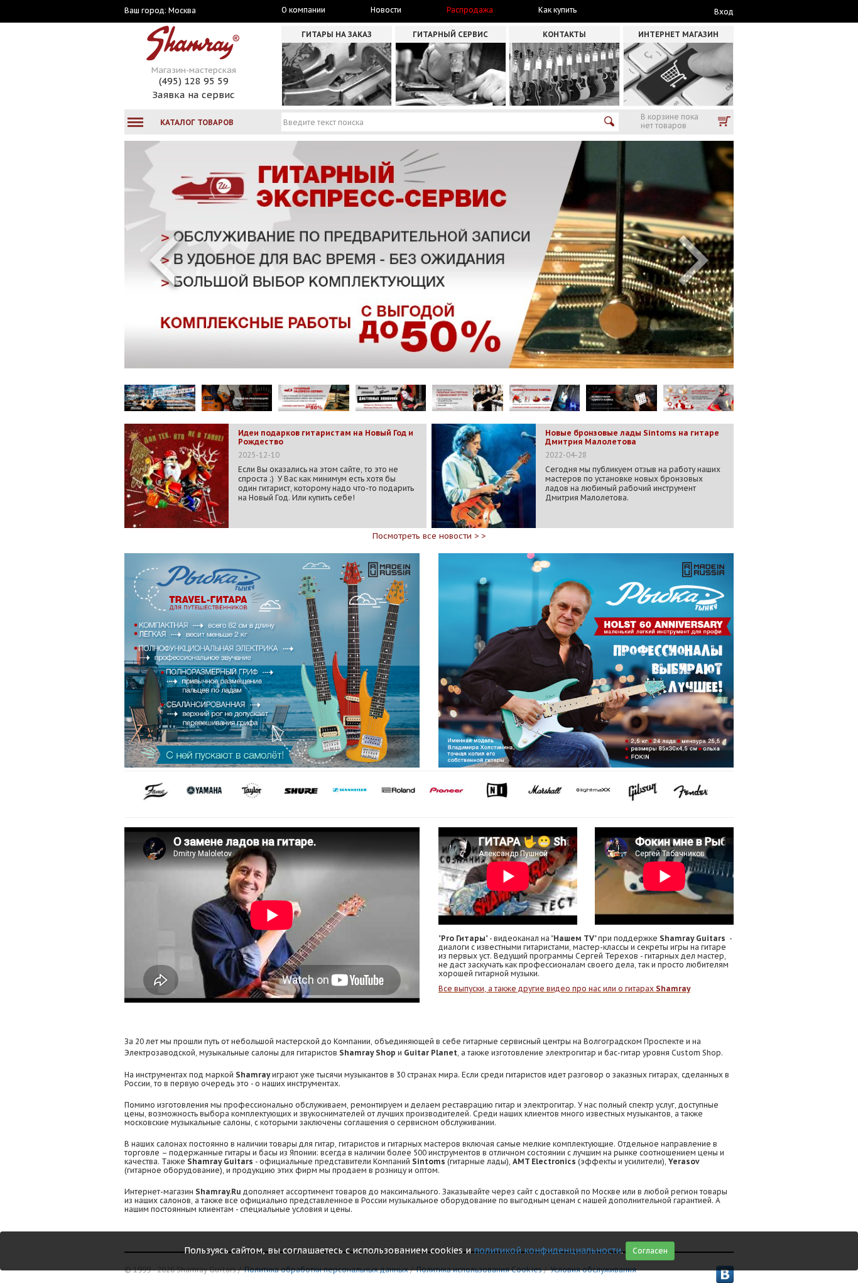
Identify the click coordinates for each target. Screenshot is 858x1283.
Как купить (557, 10)
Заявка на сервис (193, 95)
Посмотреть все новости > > (429, 536)
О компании (303, 10)
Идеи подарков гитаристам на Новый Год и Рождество (325, 437)
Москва (182, 10)
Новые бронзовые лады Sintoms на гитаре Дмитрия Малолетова (632, 437)
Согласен (650, 1250)
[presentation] (164, 260)
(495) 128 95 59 (194, 81)
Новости (386, 10)
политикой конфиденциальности (547, 1250)
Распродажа (470, 10)
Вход (724, 11)
